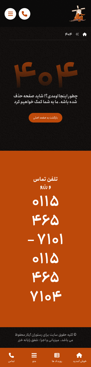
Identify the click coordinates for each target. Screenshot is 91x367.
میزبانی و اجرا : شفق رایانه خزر (38, 340)
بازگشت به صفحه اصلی (45, 117)
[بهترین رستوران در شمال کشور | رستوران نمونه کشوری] (77, 13)
